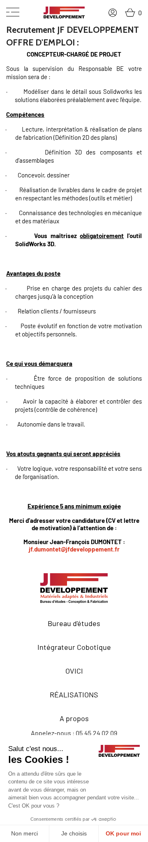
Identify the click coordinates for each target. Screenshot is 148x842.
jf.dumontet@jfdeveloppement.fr (74, 549)
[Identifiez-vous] (113, 13)
